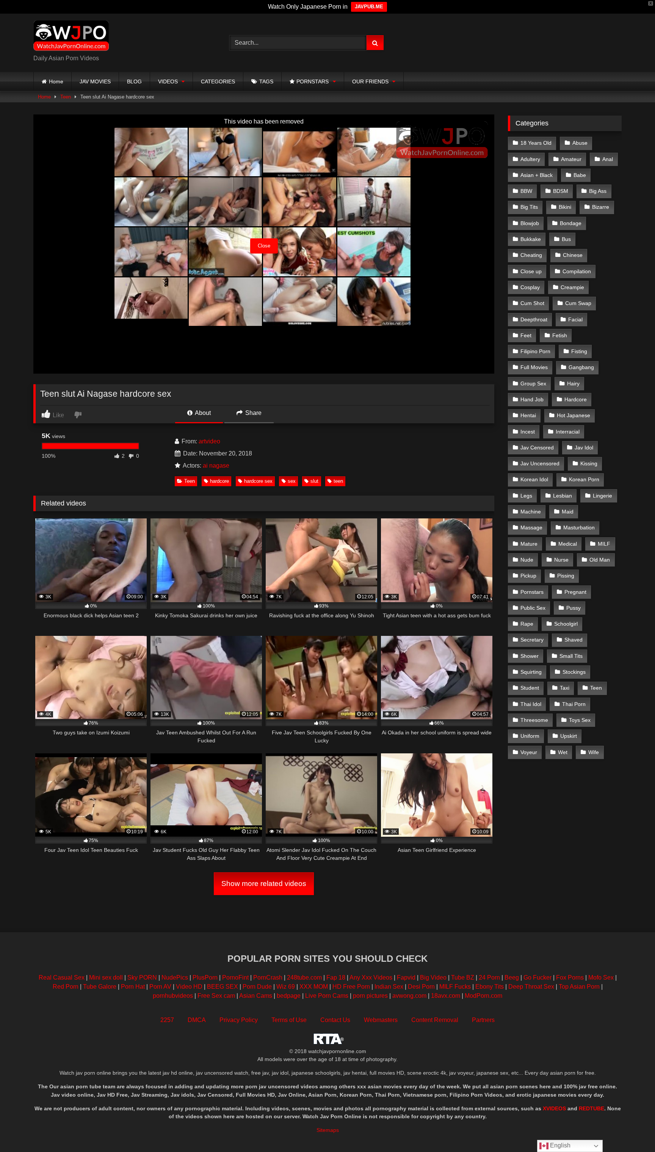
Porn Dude (257, 986)
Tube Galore (99, 986)
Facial (575, 319)
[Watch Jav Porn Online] (71, 37)
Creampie (572, 287)
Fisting (579, 351)
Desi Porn (421, 986)
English (559, 1145)
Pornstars (532, 592)
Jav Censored (537, 448)
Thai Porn (574, 704)
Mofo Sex (601, 977)
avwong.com (410, 995)
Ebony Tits (489, 986)
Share (253, 413)
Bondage (570, 223)
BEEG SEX (222, 986)
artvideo (209, 441)
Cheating (531, 255)
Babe (580, 175)
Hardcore (575, 399)
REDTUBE (591, 1108)
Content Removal (434, 1020)
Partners (483, 1020)
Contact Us (335, 1020)
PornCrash (267, 977)
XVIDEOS (554, 1108)
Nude (526, 560)
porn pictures (370, 995)
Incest (527, 432)
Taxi (564, 688)
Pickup (528, 576)
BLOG (134, 81)
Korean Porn (584, 479)
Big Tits (529, 207)
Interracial (568, 432)
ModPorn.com (483, 995)
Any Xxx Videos (370, 977)
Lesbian (562, 496)
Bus (566, 239)
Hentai (528, 415)
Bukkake (530, 239)
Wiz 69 (285, 986)
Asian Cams (255, 995)
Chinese (573, 255)
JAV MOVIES (95, 81)
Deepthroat (533, 319)
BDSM (560, 191)
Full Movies (534, 367)
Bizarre (600, 207)
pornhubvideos (173, 995)
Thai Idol (530, 704)
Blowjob (529, 223)
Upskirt (568, 736)
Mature (528, 544)
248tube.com (304, 977)
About (202, 413)
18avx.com (446, 995)
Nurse (561, 560)
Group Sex (533, 383)
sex (292, 481)
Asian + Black (536, 175)
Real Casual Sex (62, 977)
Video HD (189, 986)
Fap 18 (335, 977)
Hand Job (532, 399)
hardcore (219, 481)
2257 (167, 1020)
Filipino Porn (535, 351)
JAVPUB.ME (369, 6)
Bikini (565, 207)
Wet (562, 752)
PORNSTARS (312, 81)
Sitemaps (328, 1130)
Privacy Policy (238, 1020)
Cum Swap (578, 303)
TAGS (266, 81)
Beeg (512, 977)
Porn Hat (133, 986)
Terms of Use (289, 1020)
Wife (593, 752)
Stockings (574, 672)
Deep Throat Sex (531, 986)
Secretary (532, 640)
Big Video (433, 977)
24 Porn (489, 977)
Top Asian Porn (579, 986)
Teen (65, 97)
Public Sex (532, 608)
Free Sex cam (216, 995)
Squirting (531, 672)
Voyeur (528, 752)
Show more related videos (263, 883)
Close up (531, 271)
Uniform (529, 736)
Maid (568, 512)
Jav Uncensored (539, 463)
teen (338, 481)
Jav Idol (584, 448)
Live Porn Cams (326, 995)
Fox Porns (570, 977)
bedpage (289, 995)
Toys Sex (580, 720)
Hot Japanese (573, 415)
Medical (567, 544)
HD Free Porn (351, 986)
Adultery (530, 159)
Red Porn (65, 986)
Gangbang (581, 367)
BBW (526, 191)
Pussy (573, 608)
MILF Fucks (455, 986)
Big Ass (597, 191)
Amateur (571, 159)
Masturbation (579, 527)
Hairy (573, 383)
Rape (526, 624)
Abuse (580, 143)
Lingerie (602, 496)
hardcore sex (258, 481)
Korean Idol (534, 479)
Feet (525, 335)
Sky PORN (142, 977)
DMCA (197, 1020)
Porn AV (160, 986)
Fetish (559, 335)
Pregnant (575, 592)
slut (314, 481)
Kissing (588, 463)
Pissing (565, 576)
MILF (604, 544)
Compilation (577, 271)
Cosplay (530, 287)
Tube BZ (462, 977)
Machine (530, 512)
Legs (526, 496)
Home (56, 81)
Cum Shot (532, 303)
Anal (607, 159)
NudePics (174, 977)
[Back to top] (631, 1129)
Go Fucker (537, 977)
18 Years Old (536, 143)
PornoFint (235, 977)
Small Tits (571, 656)
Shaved (573, 640)
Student (529, 688)
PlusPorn (205, 977)
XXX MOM (313, 986)
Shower (529, 656)
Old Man (599, 560)
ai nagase (216, 465)
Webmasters (381, 1020)
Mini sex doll (106, 977)
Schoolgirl (566, 624)
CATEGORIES (218, 81)
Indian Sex (389, 986)
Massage (531, 527)
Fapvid (406, 977)
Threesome (534, 720)
